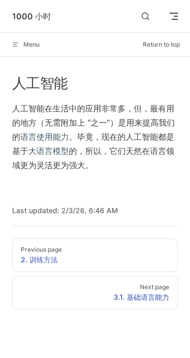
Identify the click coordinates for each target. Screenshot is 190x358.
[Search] (145, 16)
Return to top (161, 44)
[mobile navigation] (174, 16)
